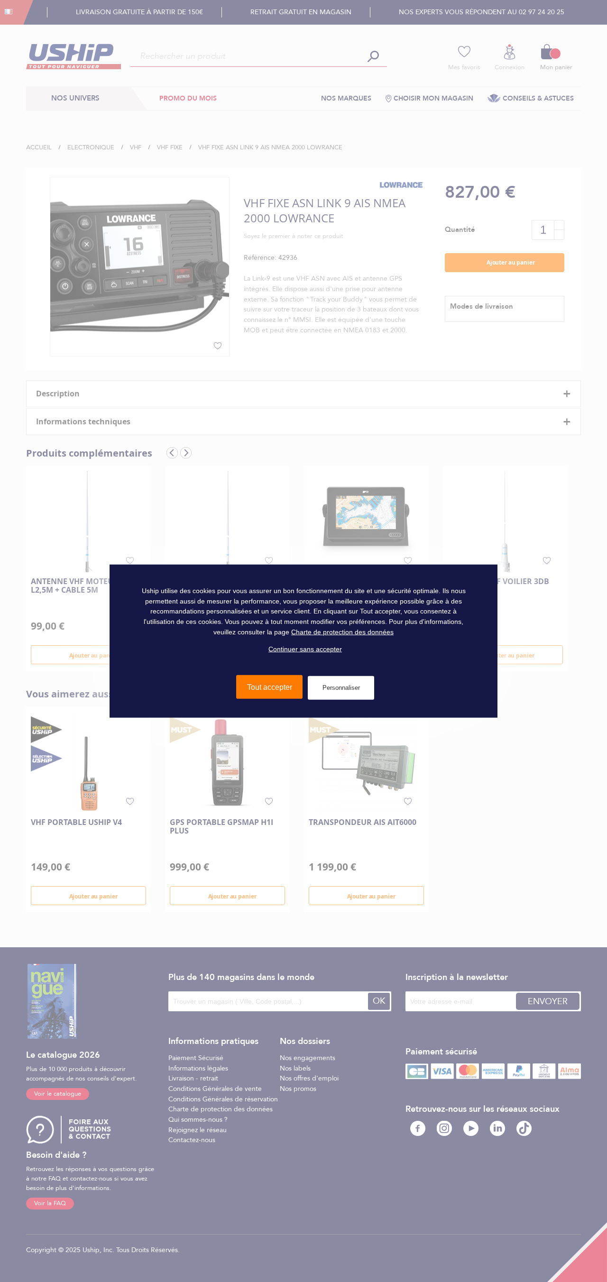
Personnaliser (341, 687)
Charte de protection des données (342, 631)
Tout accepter (269, 687)
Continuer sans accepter (305, 649)
